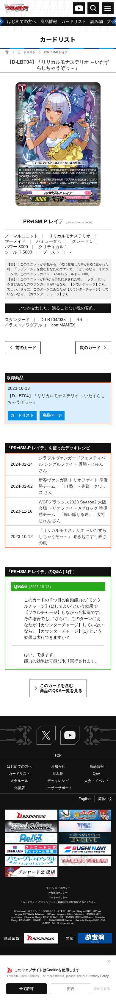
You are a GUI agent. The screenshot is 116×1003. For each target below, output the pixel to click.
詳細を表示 (102, 989)
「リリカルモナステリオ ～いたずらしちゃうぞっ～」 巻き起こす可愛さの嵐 (72, 536)
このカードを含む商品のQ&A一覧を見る (61, 688)
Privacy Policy (98, 976)
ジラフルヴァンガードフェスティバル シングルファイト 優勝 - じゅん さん (72, 464)
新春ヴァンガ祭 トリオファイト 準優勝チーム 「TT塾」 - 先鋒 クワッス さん (73, 486)
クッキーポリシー (58, 897)
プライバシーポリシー (58, 888)
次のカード (90, 347)
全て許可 (26, 989)
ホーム (7, 52)
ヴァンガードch (79, 8)
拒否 (70, 989)
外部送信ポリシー (58, 892)
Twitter (46, 735)
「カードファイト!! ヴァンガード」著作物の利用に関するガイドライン (58, 902)
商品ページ (52, 415)
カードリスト (26, 52)
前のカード (25, 347)
